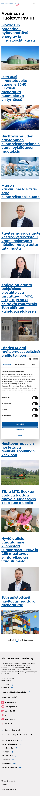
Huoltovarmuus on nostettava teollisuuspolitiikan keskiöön (18, 449)
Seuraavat (28, 640)
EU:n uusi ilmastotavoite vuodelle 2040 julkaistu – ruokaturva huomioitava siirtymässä (14, 88)
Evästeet (4, 784)
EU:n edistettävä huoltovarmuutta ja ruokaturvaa (18, 601)
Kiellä (20, 435)
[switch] (35, 403)
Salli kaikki (20, 424)
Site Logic (13, 789)
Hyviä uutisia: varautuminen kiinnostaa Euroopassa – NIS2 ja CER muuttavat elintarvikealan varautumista (19, 550)
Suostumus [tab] (7, 364)
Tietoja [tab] (33, 364)
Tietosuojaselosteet (8, 781)
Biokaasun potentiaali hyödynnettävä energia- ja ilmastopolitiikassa (18, 33)
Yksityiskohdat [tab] (20, 364)
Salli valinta (20, 430)
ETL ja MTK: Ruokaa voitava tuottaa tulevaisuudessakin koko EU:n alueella (18, 497)
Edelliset (10, 640)
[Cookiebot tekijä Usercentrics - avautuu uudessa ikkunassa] (29, 359)
